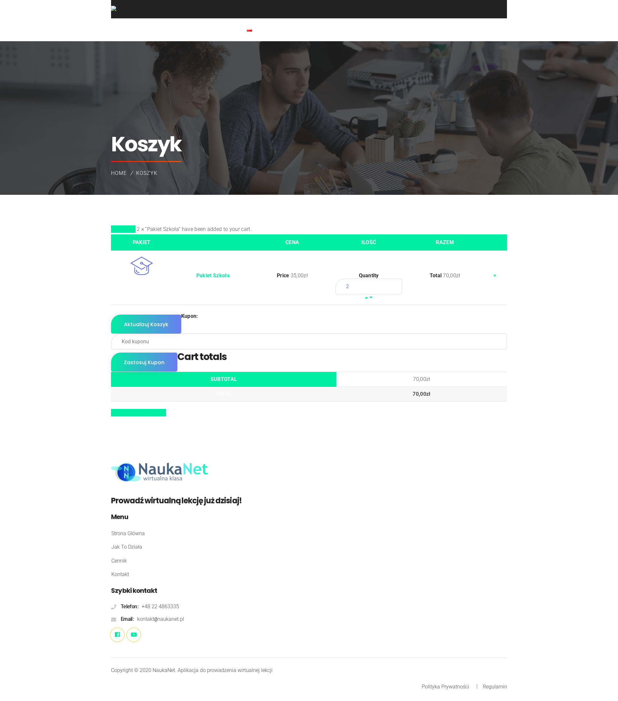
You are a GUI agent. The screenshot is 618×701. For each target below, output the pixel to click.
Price (283, 275)
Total (436, 275)
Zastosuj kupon (144, 362)
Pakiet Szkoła (213, 275)
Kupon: (189, 316)
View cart (123, 229)
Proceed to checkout (138, 412)
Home (119, 173)
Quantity (369, 275)
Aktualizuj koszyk (146, 324)
